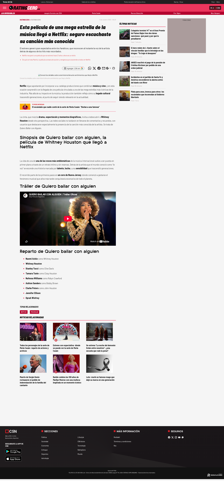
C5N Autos (81, 441)
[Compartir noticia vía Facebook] (99, 68)
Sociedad (44, 441)
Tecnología (81, 445)
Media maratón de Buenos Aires (134, 2)
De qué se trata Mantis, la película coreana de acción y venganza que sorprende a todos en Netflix (56, 60)
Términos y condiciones (122, 441)
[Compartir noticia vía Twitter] (94, 68)
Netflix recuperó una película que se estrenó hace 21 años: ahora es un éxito (49, 55)
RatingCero (36, 20)
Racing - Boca (178, 2)
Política (44, 437)
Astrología (45, 458)
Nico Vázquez (215, 13)
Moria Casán (96, 13)
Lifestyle (81, 437)
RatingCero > (25, 20)
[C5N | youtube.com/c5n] (180, 437)
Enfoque (44, 450)
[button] (113, 68)
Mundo (80, 454)
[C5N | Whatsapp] (183, 437)
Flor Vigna (176, 13)
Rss (115, 445)
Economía (45, 445)
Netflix (23, 312)
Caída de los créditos (89, 2)
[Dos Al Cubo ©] (215, 476)
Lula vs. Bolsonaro (47, 2)
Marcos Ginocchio (137, 13)
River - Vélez (216, 2)
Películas (34, 312)
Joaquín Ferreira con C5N (53, 13)
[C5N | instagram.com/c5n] (176, 437)
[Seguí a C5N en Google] (107, 69)
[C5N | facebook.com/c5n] (169, 437)
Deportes (44, 454)
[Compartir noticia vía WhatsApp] (89, 68)
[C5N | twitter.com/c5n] (173, 437)
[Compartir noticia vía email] (103, 68)
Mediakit (117, 437)
